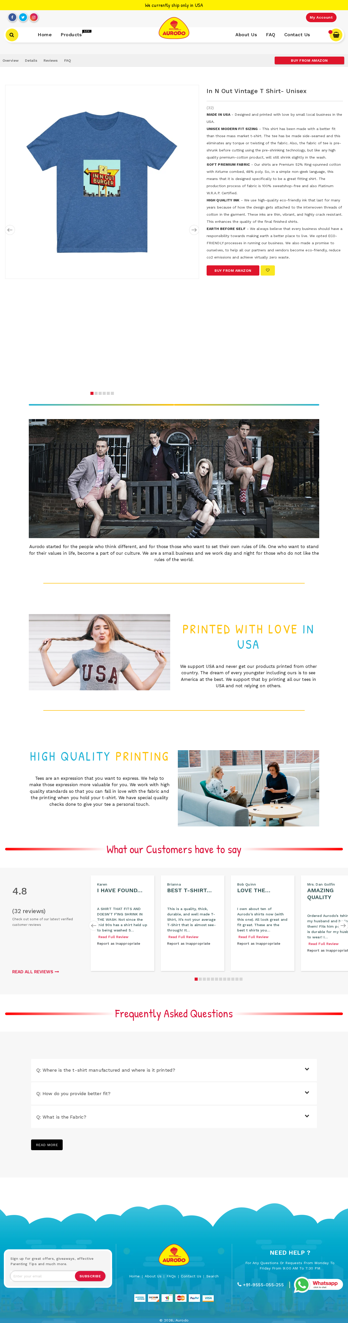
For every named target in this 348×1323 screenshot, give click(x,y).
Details (31, 60)
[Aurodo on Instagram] (33, 16)
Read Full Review (113, 937)
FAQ (67, 60)
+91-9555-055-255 (263, 1284)
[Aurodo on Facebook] (12, 16)
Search (212, 1276)
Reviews (51, 60)
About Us (153, 1276)
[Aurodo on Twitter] (23, 16)
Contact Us (191, 1276)
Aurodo (182, 1320)
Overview (11, 60)
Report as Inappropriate (118, 943)
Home (134, 1276)
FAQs (171, 1276)
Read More (47, 1145)
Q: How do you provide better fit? (73, 1093)
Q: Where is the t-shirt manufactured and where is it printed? (105, 1070)
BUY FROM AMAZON (309, 60)
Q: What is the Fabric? (61, 1117)
